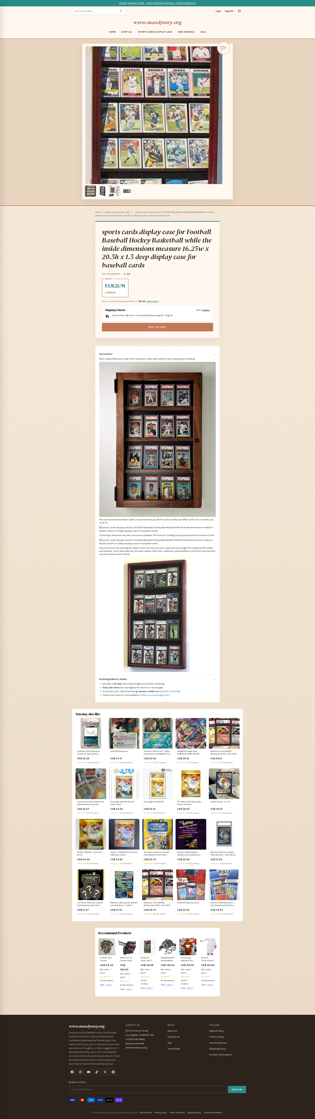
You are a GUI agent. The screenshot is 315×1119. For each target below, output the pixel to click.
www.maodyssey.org (157, 22)
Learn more (152, 301)
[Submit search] (121, 11)
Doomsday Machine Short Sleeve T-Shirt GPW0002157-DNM (187, 959)
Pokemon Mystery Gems (188, 903)
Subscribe (236, 1089)
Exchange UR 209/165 (154, 802)
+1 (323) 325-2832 (135, 1039)
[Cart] (239, 11)
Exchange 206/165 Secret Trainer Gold (122, 803)
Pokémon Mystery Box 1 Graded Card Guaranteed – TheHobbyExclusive (189, 853)
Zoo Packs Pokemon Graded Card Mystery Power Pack (90, 904)
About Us (172, 1031)
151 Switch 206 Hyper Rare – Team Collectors (189, 803)
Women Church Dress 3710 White (207, 959)
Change (206, 310)
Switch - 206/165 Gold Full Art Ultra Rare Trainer (123, 853)
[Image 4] (126, 191)
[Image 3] (114, 191)
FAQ (170, 1042)
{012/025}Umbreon (119, 751)
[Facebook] (72, 1072)
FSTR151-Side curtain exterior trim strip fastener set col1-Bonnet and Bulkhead (106, 959)
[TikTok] (97, 1072)
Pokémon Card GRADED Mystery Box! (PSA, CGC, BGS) (223, 752)
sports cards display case (155, 32)
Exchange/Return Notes (113, 679)
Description (106, 354)
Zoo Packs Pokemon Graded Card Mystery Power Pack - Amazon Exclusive (156, 853)
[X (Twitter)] (105, 1072)
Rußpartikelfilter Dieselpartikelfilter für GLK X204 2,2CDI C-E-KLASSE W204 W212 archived (167, 959)
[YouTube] (88, 1072)
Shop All (127, 32)
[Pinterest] (113, 1072)
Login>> (109, 985)
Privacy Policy (216, 1036)
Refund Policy (216, 1031)
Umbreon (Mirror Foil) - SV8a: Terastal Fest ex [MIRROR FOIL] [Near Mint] (157, 753)
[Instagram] (80, 1072)
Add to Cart (157, 327)
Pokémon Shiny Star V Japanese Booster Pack (147, 959)
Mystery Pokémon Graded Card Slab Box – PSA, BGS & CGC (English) (223, 853)
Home (112, 32)
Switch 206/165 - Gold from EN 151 (89, 853)
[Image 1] (90, 191)
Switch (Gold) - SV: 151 (220, 802)
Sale (203, 32)
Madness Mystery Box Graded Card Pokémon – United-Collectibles (123, 904)
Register (229, 11)
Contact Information (220, 1054)
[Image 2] (102, 191)
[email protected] (171, 691)
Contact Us (174, 1036)
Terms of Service (218, 1042)
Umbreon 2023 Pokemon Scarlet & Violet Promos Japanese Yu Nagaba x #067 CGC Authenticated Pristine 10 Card (90, 753)
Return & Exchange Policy (156, 695)
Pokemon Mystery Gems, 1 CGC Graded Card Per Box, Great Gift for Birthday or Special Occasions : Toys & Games (223, 904)
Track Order (174, 1048)
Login (218, 11)
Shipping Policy (217, 1048)
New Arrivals (186, 32)
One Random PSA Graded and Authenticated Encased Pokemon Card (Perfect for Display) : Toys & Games (90, 803)
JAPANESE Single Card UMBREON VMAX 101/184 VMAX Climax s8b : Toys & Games (189, 753)
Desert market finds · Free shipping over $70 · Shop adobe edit (157, 3)
